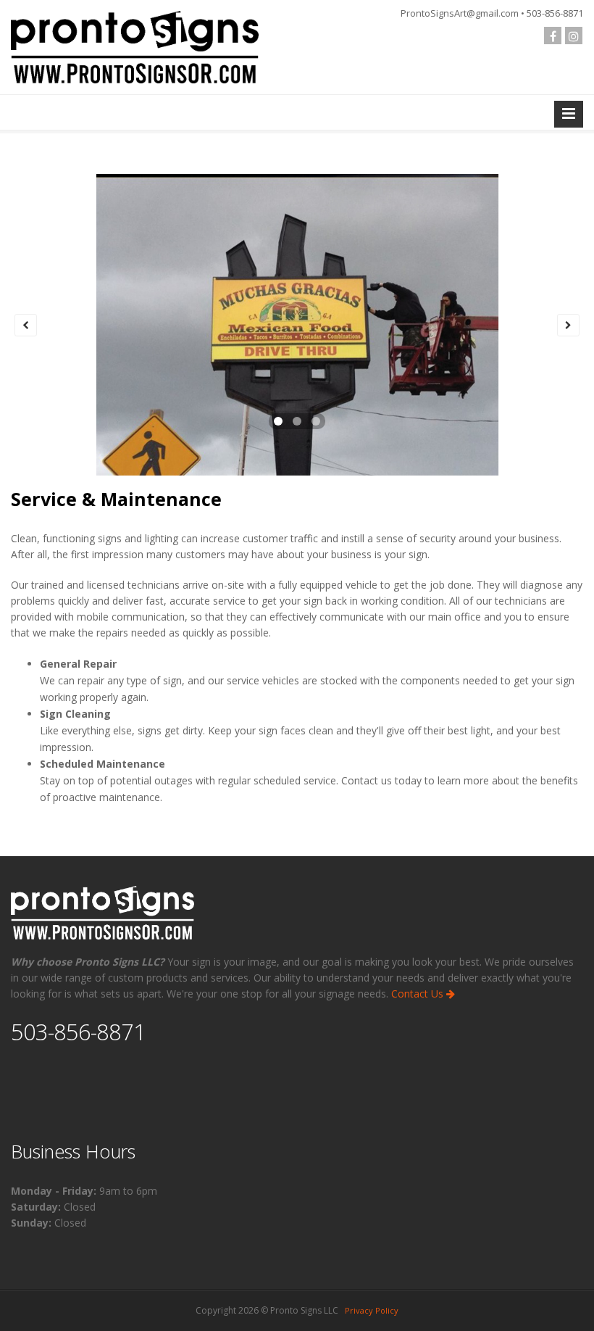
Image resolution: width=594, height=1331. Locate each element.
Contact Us (418, 993)
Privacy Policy (371, 1310)
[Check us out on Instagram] (573, 35)
